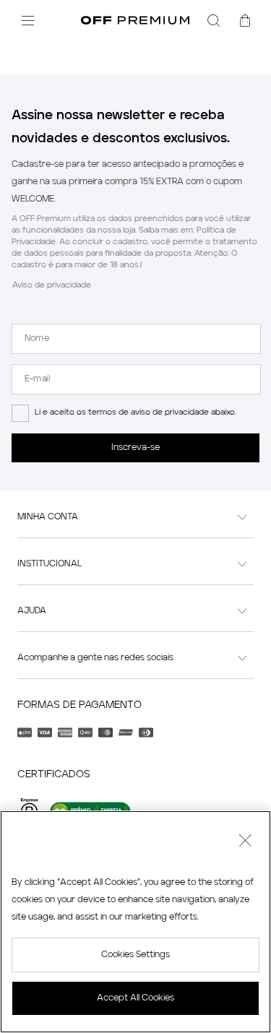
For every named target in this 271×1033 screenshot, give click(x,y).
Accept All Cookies (135, 998)
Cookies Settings (135, 955)
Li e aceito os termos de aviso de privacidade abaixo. (135, 413)
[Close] (245, 842)
